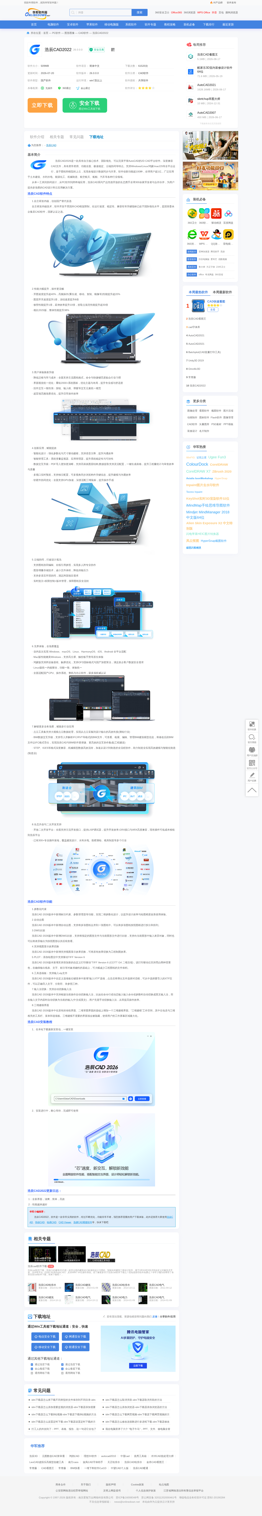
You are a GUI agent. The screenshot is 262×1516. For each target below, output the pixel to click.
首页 (34, 24)
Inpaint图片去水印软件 (202, 485)
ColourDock (197, 464)
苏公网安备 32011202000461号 (159, 1497)
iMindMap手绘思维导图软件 (208, 505)
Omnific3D (194, 368)
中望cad (125, 1456)
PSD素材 (216, 424)
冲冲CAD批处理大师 (162, 1456)
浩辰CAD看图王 (197, 318)
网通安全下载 (77, 1336)
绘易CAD (51, 1222)
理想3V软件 (90, 1456)
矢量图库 (204, 424)
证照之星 (202, 457)
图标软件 (204, 417)
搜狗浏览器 (231, 12)
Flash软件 (216, 417)
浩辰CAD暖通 (140, 1468)
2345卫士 (220, 267)
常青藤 (33, 1468)
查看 (212, 309)
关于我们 (86, 1484)
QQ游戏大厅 (216, 243)
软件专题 (150, 24)
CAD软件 (83, 33)
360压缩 (219, 274)
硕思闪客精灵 (193, 547)
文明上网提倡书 (112, 1490)
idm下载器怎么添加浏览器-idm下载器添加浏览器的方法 (136, 1407)
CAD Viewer (65, 1222)
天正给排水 (113, 1462)
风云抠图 (192, 541)
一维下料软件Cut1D (95, 1468)
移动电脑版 (111, 24)
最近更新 (228, 24)
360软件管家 (204, 222)
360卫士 (192, 222)
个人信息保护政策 (146, 1490)
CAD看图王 (47, 1468)
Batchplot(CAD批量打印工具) (204, 352)
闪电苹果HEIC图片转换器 (202, 533)
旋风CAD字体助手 (93, 1462)
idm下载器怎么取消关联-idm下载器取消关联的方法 (134, 1399)
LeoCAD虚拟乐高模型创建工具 (46, 1462)
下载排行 (208, 24)
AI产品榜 (218, 2)
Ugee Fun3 (217, 457)
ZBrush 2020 (222, 471)
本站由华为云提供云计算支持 (158, 1501)
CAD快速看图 (216, 301)
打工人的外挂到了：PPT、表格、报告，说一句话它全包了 (64, 1429)
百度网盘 (228, 222)
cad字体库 (194, 327)
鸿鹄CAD (74, 1456)
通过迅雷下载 (42, 1364)
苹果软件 (92, 24)
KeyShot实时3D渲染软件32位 (207, 498)
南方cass (73, 1462)
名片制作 (204, 431)
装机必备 (189, 24)
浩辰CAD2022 (198, 385)
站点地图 (164, 1484)
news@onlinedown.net (127, 1501)
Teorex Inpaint (194, 491)
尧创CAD (40, 1222)
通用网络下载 (42, 1373)
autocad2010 (108, 1456)
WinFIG (190, 457)
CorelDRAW (219, 464)
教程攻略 (170, 24)
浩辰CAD (51, 145)
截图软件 (216, 410)
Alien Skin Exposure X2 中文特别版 (209, 523)
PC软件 (56, 33)
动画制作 (192, 417)
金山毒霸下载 (42, 1368)
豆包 (221, 12)
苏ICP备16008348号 (127, 1497)
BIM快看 (75, 1468)
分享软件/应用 (168, 1316)
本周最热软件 (198, 292)
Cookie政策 (137, 1484)
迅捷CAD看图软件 (82, 1222)
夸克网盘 (209, 274)
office (201, 274)
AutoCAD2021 (196, 335)
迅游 (222, 251)
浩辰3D (33, 1456)
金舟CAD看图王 (155, 1462)
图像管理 (228, 417)
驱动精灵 (216, 222)
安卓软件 (72, 24)
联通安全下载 (77, 1347)
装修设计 (192, 431)
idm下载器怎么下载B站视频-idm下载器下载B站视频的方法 (64, 1414)
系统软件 (131, 24)
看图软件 (204, 410)
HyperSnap (221, 478)
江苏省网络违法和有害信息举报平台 (184, 1490)
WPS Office (203, 12)
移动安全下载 (47, 1347)
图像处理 (192, 410)
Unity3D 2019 (196, 360)
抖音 (214, 12)
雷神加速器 (204, 251)
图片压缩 (228, 410)
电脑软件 (53, 24)
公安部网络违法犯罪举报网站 (72, 1490)
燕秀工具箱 (140, 1456)
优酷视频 (222, 259)
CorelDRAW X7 (198, 471)
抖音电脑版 (204, 259)
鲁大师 (202, 267)
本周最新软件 (222, 292)
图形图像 (70, 33)
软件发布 (231, 2)
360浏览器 (190, 12)
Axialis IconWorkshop (199, 478)
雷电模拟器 (229, 243)
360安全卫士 (162, 12)
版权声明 (111, 1484)
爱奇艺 (214, 259)
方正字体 (210, 267)
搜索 (139, 12)
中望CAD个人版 (120, 1468)
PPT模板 (228, 424)
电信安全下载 (47, 1336)
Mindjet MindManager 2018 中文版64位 (207, 512)
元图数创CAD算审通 (53, 1456)
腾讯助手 (215, 251)
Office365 (176, 12)
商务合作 (61, 1484)
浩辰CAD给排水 (133, 1462)
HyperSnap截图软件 (214, 540)
